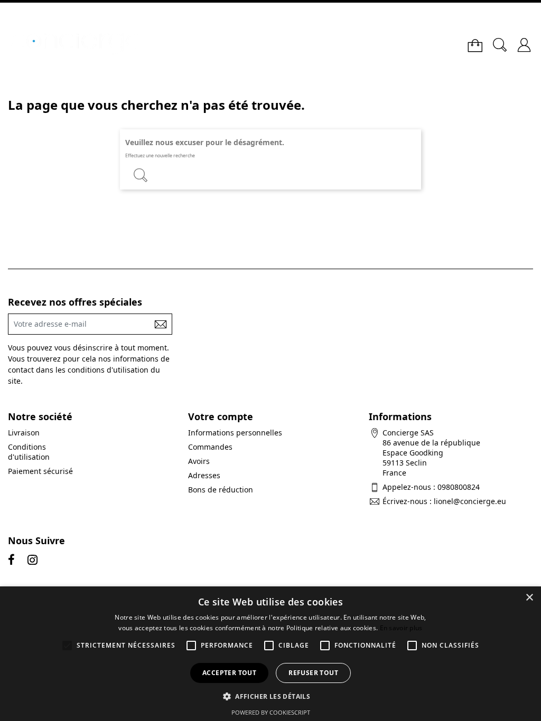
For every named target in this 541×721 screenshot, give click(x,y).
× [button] (529, 598)
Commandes (210, 447)
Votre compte (220, 416)
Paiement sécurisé (40, 471)
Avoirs (199, 461)
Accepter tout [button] (229, 672)
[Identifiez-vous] (524, 41)
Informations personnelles (235, 433)
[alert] (270, 653)
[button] (270, 696)
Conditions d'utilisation (29, 452)
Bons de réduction (220, 490)
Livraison (24, 433)
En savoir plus (401, 627)
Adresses (204, 475)
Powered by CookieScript (270, 712)
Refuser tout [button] (313, 672)
